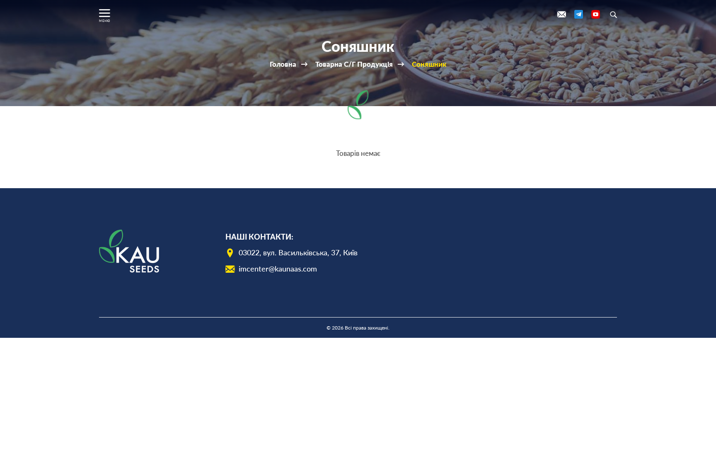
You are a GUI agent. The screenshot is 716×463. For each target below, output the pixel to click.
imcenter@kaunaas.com (278, 268)
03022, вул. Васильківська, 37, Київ (298, 252)
